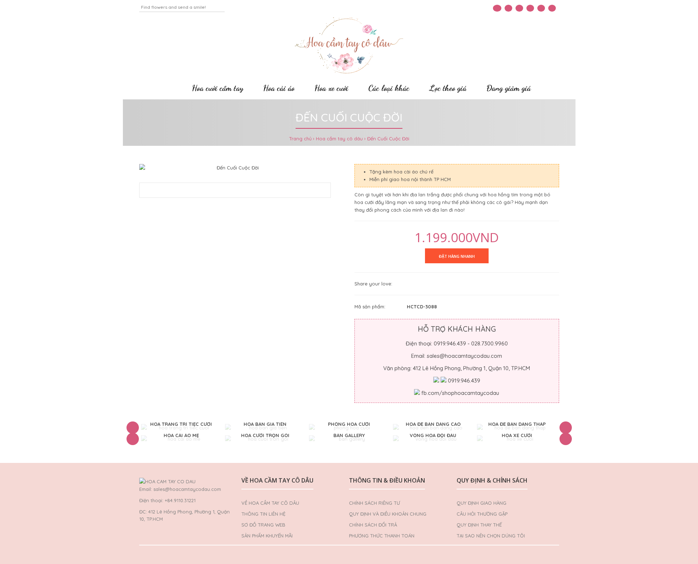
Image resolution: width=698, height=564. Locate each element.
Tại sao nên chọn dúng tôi (491, 536)
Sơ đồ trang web (263, 525)
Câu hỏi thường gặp (482, 514)
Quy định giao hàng (481, 503)
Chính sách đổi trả (373, 525)
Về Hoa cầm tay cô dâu (270, 503)
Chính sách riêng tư (374, 503)
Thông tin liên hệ (263, 514)
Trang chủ (300, 138)
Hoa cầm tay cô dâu (339, 138)
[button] (133, 427)
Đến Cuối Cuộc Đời (388, 138)
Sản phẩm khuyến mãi (267, 536)
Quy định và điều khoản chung (387, 514)
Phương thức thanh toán (381, 536)
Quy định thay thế (479, 525)
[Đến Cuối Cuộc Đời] (235, 168)
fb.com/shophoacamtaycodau (460, 392)
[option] (181, 427)
